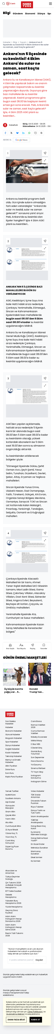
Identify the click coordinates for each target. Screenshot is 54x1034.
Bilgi (6, 13)
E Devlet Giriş (36, 747)
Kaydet (39, 959)
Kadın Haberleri (12, 752)
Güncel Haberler (12, 734)
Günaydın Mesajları (10, 806)
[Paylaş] (45, 153)
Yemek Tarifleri (11, 791)
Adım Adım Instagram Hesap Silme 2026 (13, 927)
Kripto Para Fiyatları (14, 776)
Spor (50, 13)
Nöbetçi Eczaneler (39, 737)
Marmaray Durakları (36, 852)
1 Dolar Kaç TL (11, 833)
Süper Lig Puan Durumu (12, 847)
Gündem (18, 13)
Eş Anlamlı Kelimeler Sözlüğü (39, 833)
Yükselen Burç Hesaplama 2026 (13, 901)
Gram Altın (10, 811)
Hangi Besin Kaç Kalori (38, 827)
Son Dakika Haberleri (10, 722)
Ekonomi (30, 13)
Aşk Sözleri (10, 802)
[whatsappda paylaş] (29, 133)
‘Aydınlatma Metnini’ (15, 1014)
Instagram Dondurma (36, 776)
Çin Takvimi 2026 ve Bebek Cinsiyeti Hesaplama (13, 885)
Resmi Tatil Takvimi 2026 (14, 934)
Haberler (6, 42)
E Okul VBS (35, 744)
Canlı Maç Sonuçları (10, 841)
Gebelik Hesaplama (10, 895)
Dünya (41, 13)
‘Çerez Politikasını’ (35, 1011)
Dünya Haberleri (12, 745)
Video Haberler (37, 791)
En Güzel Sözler (37, 844)
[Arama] (3, 3)
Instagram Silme (38, 781)
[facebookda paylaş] (5, 133)
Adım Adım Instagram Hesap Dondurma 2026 (13, 918)
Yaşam (23, 42)
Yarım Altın (10, 819)
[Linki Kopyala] (41, 133)
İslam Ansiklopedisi (40, 816)
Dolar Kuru (10, 769)
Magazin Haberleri (13, 738)
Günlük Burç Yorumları (36, 752)
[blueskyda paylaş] (17, 133)
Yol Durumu (36, 764)
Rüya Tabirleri (37, 806)
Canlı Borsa (36, 721)
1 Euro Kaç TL (11, 837)
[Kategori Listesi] (50, 3)
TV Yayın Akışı (37, 772)
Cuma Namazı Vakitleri (38, 732)
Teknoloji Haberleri (13, 756)
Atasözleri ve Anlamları (11, 871)
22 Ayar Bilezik (11, 829)
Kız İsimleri (35, 861)
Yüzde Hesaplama (13, 906)
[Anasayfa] (10, 714)
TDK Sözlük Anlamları (35, 795)
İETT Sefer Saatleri (13, 891)
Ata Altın (9, 822)
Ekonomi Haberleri (13, 731)
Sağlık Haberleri (12, 749)
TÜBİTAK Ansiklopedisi (37, 821)
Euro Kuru (9, 773)
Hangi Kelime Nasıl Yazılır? (39, 839)
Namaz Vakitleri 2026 (38, 726)
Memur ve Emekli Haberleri (12, 761)
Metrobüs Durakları (39, 847)
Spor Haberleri (11, 741)
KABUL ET (35, 1019)
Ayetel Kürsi (10, 794)
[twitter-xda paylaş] (11, 133)
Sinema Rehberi (38, 768)
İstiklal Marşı (36, 740)
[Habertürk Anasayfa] (27, 4)
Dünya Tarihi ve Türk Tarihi (38, 811)
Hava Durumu (37, 761)
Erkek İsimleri (36, 857)
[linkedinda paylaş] (23, 133)
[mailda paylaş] (35, 133)
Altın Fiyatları (11, 766)
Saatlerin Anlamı (13, 798)
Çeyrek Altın (10, 815)
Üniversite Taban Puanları (38, 801)
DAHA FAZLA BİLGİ (16, 1019)
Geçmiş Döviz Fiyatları (11, 911)
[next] (49, 679)
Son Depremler (37, 757)
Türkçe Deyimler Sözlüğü (12, 877)
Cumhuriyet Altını (13, 826)
